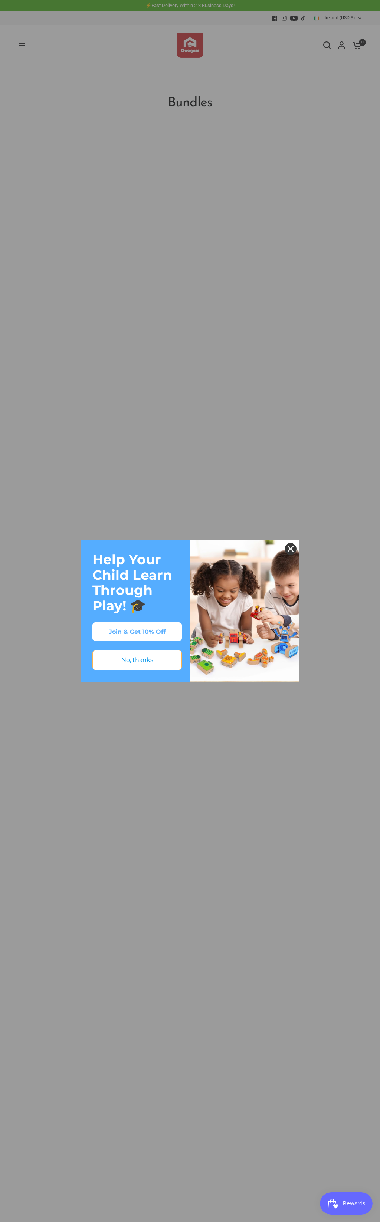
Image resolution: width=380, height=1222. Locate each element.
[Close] (290, 549)
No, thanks (137, 659)
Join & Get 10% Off (137, 631)
